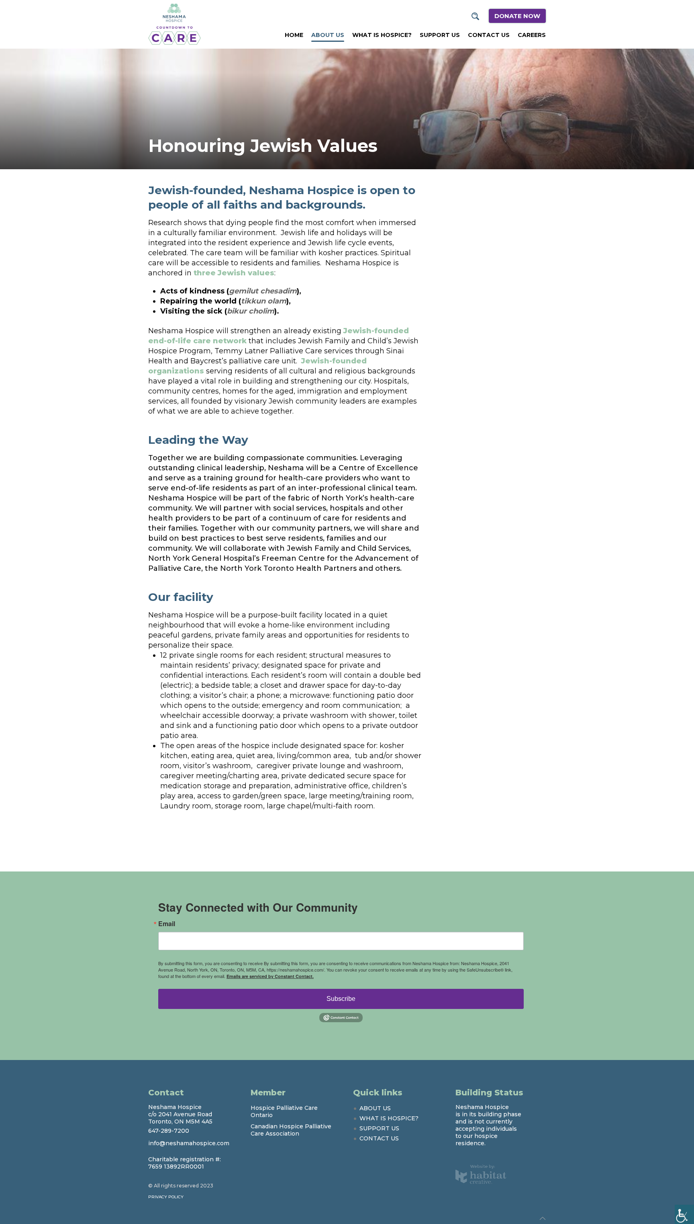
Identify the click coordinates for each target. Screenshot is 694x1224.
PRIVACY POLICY (166, 1196)
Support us (440, 35)
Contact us (489, 35)
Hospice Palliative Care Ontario (284, 1111)
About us (327, 35)
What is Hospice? (382, 35)
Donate (517, 16)
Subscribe (341, 998)
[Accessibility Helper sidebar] (684, 1214)
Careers (532, 35)
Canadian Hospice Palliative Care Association (291, 1130)
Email (166, 924)
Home (294, 35)
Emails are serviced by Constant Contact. (270, 976)
